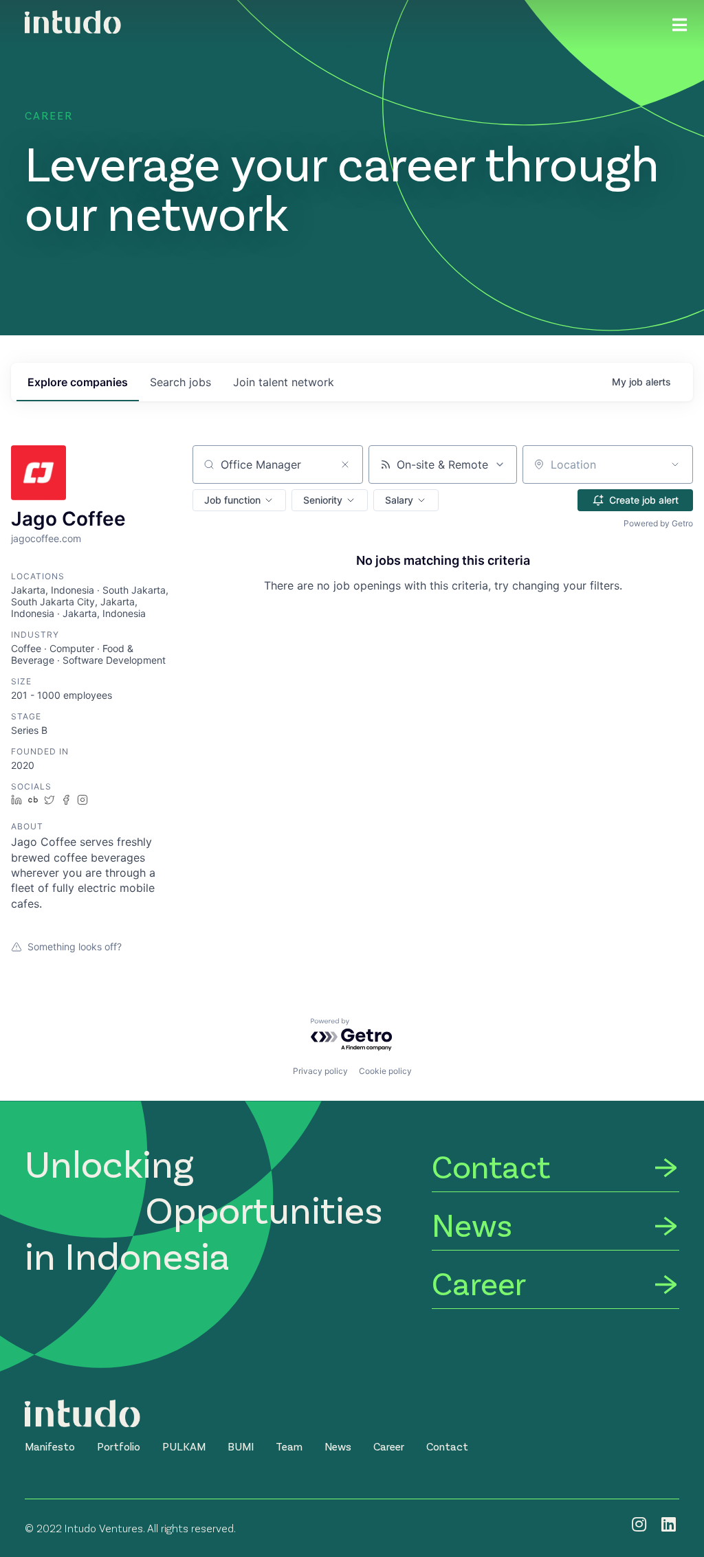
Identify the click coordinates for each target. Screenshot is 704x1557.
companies (78, 382)
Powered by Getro (658, 523)
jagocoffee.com (46, 538)
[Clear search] (345, 464)
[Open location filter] (675, 464)
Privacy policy (320, 1071)
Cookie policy (385, 1071)
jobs (180, 382)
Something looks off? (75, 946)
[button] (239, 500)
